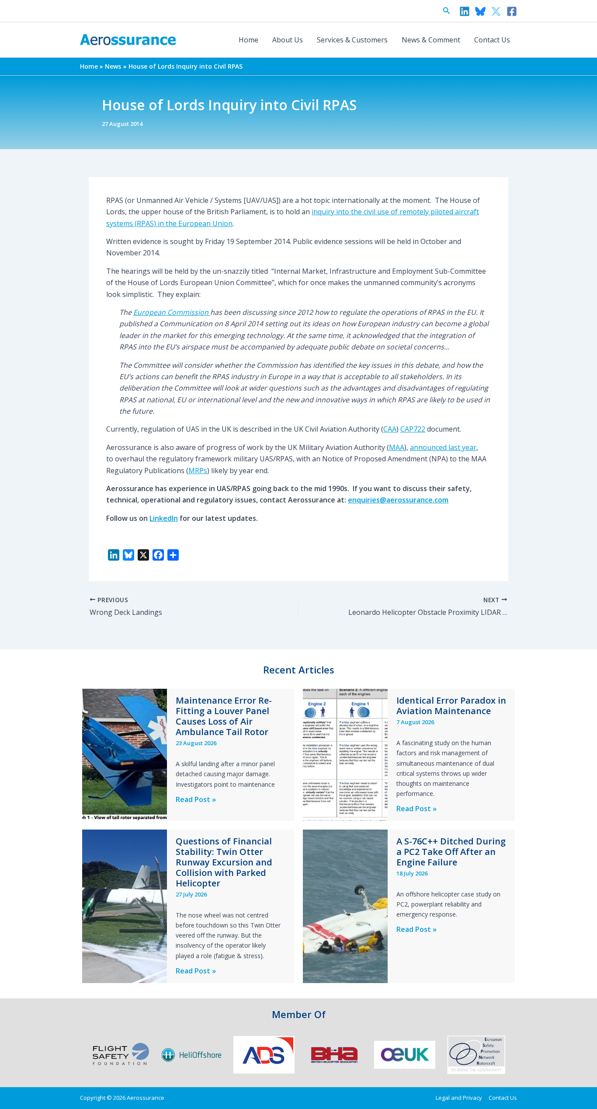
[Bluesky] (480, 11)
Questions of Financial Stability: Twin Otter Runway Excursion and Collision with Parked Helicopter (224, 862)
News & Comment (431, 40)
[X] (496, 11)
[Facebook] (512, 11)
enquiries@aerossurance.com (398, 500)
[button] (447, 11)
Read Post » (196, 799)
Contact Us (492, 40)
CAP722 (412, 429)
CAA (389, 429)
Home (248, 40)
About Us (287, 40)
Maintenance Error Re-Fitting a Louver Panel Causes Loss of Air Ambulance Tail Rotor (224, 716)
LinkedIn (163, 518)
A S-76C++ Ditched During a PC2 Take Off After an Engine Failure (451, 851)
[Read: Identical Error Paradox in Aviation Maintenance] (345, 754)
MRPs (197, 470)
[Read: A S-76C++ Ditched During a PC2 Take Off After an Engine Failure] (345, 905)
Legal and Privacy (459, 1098)
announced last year (443, 447)
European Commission (171, 312)
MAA (396, 447)
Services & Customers (352, 40)
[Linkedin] (464, 11)
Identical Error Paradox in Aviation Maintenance (451, 705)
